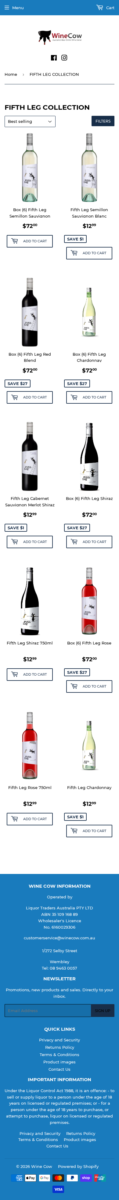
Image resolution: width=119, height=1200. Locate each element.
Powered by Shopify (78, 1166)
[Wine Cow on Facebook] (54, 58)
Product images (59, 1061)
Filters (103, 121)
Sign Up (102, 1010)
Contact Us (59, 1069)
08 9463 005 (62, 968)
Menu (18, 7)
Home (11, 74)
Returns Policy (59, 1047)
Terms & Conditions (59, 1054)
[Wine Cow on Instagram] (64, 58)
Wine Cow (41, 1166)
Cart (109, 7)
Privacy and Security (59, 1039)
